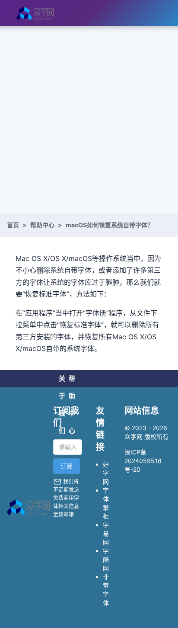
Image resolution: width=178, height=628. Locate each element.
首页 (13, 225)
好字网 (106, 473)
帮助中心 (42, 225)
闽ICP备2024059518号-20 (143, 460)
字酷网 (106, 559)
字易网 (106, 533)
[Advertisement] (89, 119)
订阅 (66, 466)
